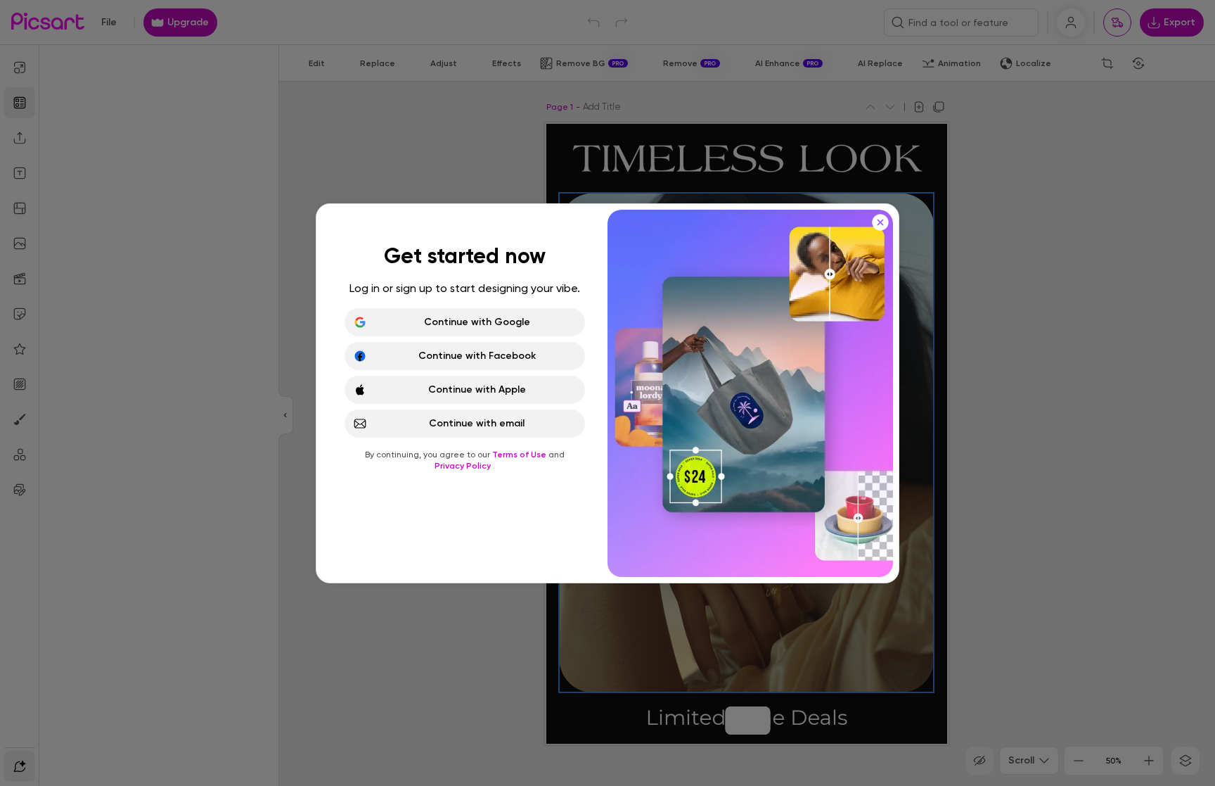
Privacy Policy (464, 466)
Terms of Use (520, 454)
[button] (607, 393)
